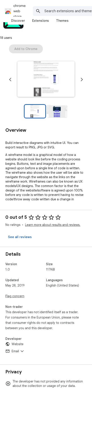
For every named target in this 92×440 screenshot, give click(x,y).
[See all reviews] (19, 237)
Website (17, 344)
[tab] (18, 21)
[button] (46, 80)
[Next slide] (81, 79)
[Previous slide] (10, 79)
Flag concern (14, 296)
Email (15, 351)
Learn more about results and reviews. (52, 225)
